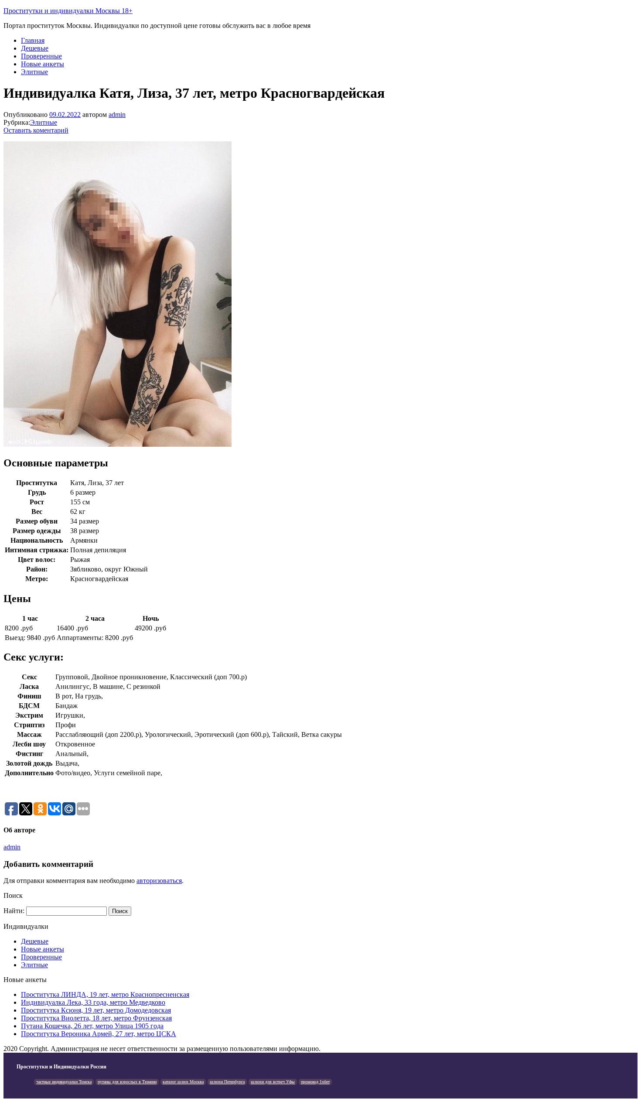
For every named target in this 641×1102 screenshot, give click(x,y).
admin (117, 114)
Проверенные (41, 56)
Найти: (13, 910)
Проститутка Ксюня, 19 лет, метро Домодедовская (96, 1010)
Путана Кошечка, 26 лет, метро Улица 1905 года (92, 1026)
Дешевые (34, 48)
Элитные (34, 71)
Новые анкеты (42, 64)
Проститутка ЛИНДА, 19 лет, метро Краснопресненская (105, 994)
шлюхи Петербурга (227, 1081)
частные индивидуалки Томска (64, 1081)
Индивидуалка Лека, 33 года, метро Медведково (93, 1002)
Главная (32, 40)
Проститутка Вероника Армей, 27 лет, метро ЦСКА (98, 1033)
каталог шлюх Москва (183, 1081)
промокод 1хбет (315, 1081)
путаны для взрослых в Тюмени (127, 1081)
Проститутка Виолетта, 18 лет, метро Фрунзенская (96, 1018)
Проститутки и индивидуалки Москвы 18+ (68, 10)
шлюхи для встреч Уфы (273, 1081)
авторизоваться (159, 880)
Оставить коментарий (35, 130)
